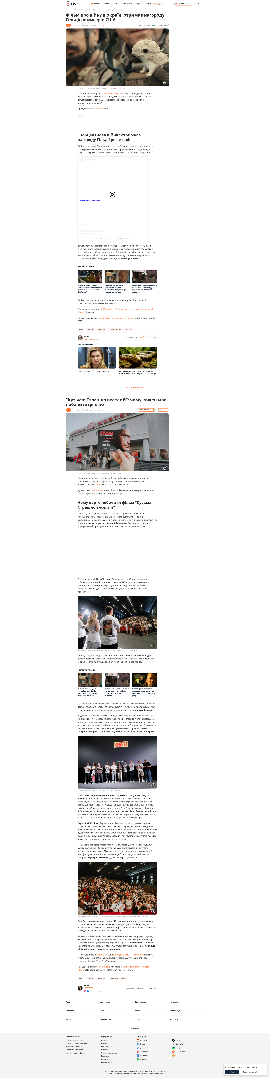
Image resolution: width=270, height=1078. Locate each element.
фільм (98, 484)
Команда (105, 1056)
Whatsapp (144, 1059)
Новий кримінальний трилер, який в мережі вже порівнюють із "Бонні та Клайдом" (90, 288)
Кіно (76, 10)
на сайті (98, 108)
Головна (68, 10)
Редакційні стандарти (75, 1050)
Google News (181, 1044)
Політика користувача (75, 1040)
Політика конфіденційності (77, 1043)
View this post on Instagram (89, 200)
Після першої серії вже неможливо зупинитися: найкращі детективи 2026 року (143, 692)
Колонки (147, 3)
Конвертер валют (108, 1062)
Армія (117, 3)
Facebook (144, 1055)
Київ (80, 978)
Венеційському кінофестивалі (128, 954)
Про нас (104, 1040)
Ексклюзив (71, 1011)
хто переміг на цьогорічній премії (116, 317)
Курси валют (106, 1059)
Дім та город (140, 1002)
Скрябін (90, 978)
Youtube (143, 1040)
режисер (129, 329)
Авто (68, 1002)
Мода (68, 1019)
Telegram (144, 1044)
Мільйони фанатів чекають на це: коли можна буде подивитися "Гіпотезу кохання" (144, 288)
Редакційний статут (74, 1046)
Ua (197, 4)
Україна (97, 3)
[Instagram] (85, 991)
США (81, 329)
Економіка (127, 3)
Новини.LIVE (97, 490)
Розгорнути (135, 1029)
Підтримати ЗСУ (184, 4)
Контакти (105, 1046)
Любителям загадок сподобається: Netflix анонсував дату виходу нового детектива (115, 288)
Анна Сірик (88, 988)
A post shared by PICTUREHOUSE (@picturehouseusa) (112, 238)
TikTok (178, 1040)
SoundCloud (180, 1052)
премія (90, 329)
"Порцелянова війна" (113, 93)
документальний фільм (118, 978)
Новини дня (105, 1019)
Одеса (137, 1019)
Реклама (104, 1050)
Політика (174, 1019)
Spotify (178, 1048)
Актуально (105, 1002)
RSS (177, 1055)
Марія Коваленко (91, 339)
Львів (137, 1011)
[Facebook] (88, 991)
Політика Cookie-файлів (76, 1053)
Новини (107, 3)
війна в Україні (115, 329)
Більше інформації (250, 1072)
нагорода (101, 329)
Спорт (137, 3)
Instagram (144, 1052)
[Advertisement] (116, 122)
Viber (142, 1048)
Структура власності (109, 1053)
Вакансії (104, 1043)
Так (232, 1072)
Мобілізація (175, 1011)
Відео (159, 3)
